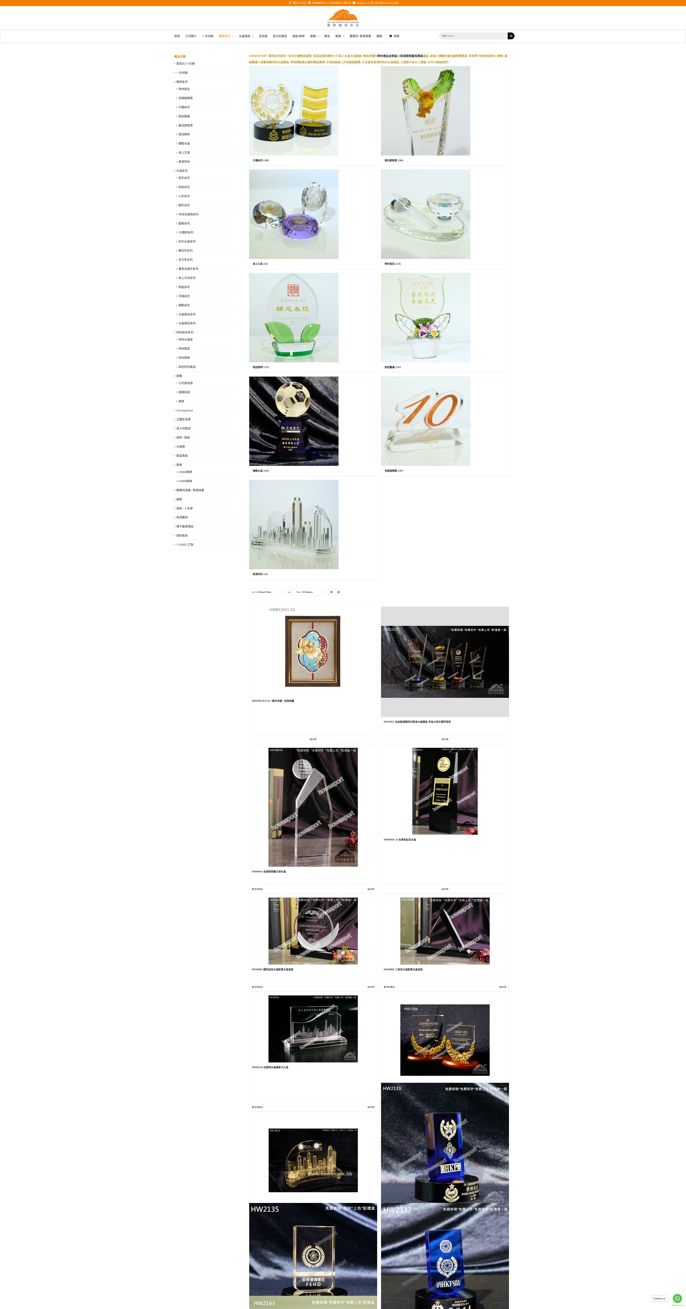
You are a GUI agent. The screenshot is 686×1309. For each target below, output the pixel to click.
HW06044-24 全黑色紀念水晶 (400, 839)
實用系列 (182, 81)
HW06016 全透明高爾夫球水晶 (269, 871)
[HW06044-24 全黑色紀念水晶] (445, 791)
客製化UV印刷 (185, 63)
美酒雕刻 (182, 517)
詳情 (314, 739)
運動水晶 (184, 143)
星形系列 (184, 177)
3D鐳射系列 (185, 232)
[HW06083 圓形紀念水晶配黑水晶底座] (313, 931)
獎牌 (179, 464)
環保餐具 (182, 535)
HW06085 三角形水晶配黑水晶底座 (403, 969)
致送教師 (184, 134)
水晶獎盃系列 (187, 314)
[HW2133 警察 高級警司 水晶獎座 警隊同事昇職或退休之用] (445, 1147)
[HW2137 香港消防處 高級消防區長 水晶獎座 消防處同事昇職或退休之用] (445, 1267)
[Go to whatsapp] (677, 1298)
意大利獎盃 (183, 428)
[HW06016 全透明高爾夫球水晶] (313, 807)
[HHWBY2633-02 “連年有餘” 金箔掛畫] (313, 651)
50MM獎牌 (185, 472)
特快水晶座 (185, 339)
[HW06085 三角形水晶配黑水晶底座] (445, 931)
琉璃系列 (184, 296)
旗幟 (179, 375)
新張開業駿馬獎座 (411, 55)
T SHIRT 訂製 (184, 544)
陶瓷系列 (184, 287)
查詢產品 (258, 889)
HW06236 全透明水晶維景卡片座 (270, 1067)
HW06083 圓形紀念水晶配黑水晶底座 (272, 969)
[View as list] (338, 592)
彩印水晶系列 (187, 241)
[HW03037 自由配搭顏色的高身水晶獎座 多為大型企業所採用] (445, 662)
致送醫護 (184, 116)
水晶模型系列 (187, 323)
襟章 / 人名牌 (184, 508)
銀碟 (179, 499)
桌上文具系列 (187, 277)
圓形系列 (184, 205)
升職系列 (184, 107)
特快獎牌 (184, 357)
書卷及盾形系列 (188, 268)
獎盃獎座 (182, 455)
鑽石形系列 (185, 250)
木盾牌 (180, 446)
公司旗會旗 (185, 383)
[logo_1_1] (343, 10)
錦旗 (181, 401)
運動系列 (184, 305)
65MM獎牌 (185, 481)
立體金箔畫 (183, 419)
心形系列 (184, 196)
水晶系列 (182, 170)
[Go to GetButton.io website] (677, 1305)
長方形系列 (185, 259)
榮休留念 (184, 89)
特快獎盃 (184, 348)
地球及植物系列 (188, 214)
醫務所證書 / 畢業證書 (190, 490)
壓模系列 (184, 223)
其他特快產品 (187, 366)
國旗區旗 (184, 392)
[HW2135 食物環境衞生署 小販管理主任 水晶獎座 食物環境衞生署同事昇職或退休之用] (313, 1267)
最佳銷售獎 (185, 125)
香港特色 (184, 161)
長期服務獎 (185, 98)
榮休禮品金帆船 (387, 55)
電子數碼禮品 (184, 526)
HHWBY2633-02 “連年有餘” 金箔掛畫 (273, 701)
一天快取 (182, 72)
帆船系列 (184, 187)
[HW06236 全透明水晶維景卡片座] (313, 1028)
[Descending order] (289, 592)
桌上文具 (184, 152)
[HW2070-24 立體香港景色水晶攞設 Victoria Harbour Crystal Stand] (313, 1160)
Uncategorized (184, 410)
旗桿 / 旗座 (183, 437)
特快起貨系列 (184, 332)
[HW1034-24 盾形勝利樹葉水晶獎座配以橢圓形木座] (445, 1040)
